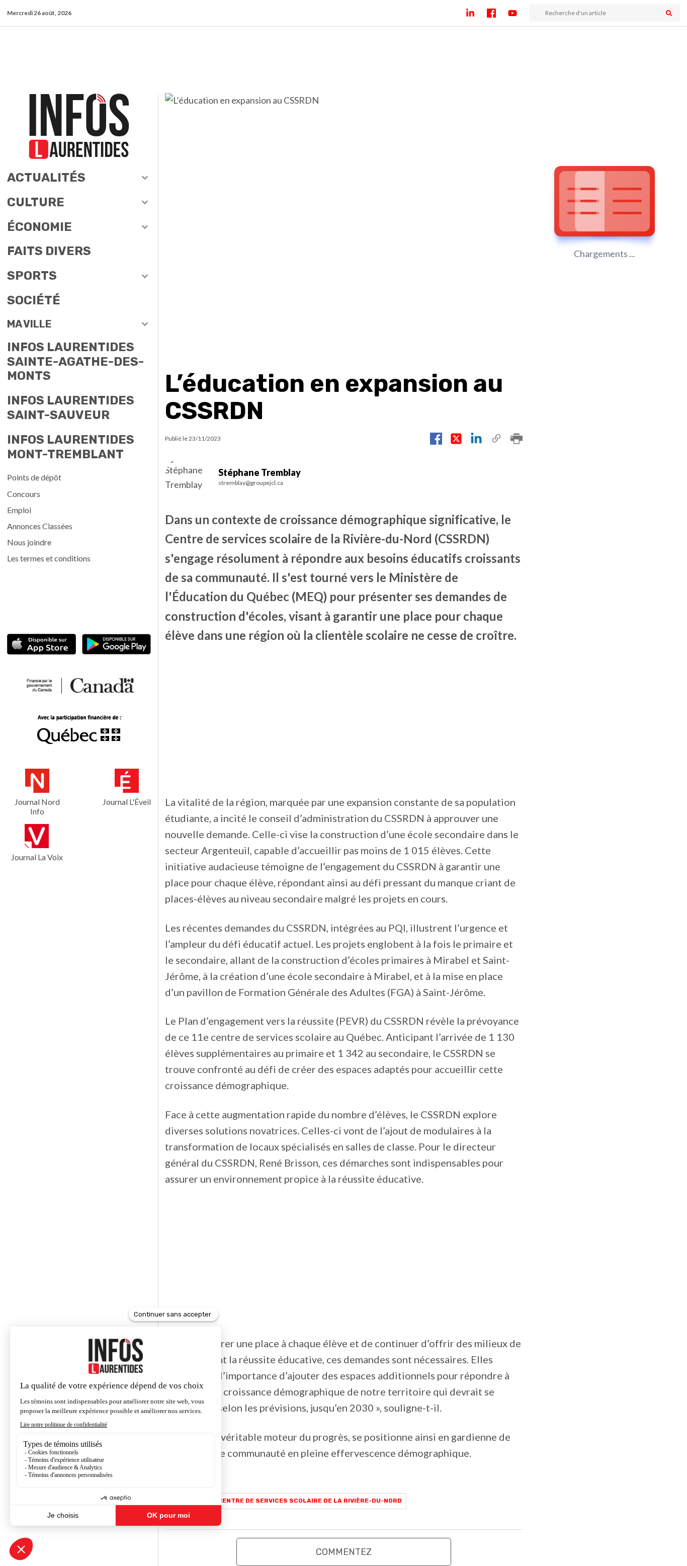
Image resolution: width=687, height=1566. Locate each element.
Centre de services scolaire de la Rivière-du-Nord (310, 1500)
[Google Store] (116, 645)
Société (33, 300)
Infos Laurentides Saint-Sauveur (70, 407)
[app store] (41, 645)
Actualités (46, 178)
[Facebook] (497, 13)
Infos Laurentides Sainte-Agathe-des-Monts (75, 361)
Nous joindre (29, 542)
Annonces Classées (39, 526)
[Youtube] (518, 13)
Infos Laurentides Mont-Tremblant (70, 447)
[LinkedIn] (476, 13)
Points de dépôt (34, 477)
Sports (32, 276)
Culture (35, 202)
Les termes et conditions (49, 558)
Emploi (19, 510)
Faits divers (49, 251)
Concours (23, 494)
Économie (39, 227)
